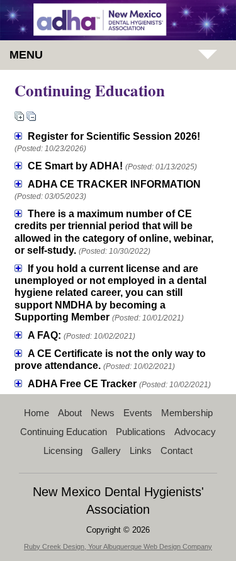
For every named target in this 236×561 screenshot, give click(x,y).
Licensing (62, 450)
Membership (187, 412)
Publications (141, 431)
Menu (26, 54)
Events (137, 412)
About (70, 412)
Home (36, 412)
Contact (176, 450)
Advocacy (195, 431)
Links (141, 450)
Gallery (106, 450)
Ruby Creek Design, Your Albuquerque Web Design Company (118, 546)
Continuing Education (63, 431)
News (103, 412)
